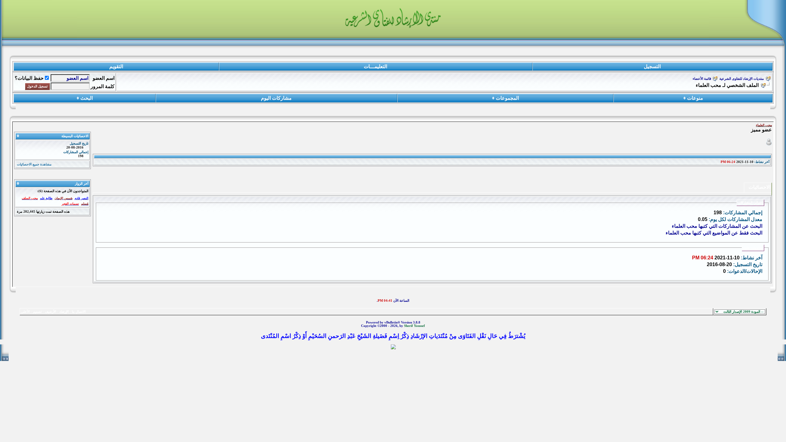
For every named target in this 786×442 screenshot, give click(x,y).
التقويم (116, 66)
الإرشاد (64, 311)
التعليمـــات (375, 66)
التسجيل (652, 66)
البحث (86, 98)
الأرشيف (50, 311)
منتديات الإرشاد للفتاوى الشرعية (741, 78)
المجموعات (507, 98)
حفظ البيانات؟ (29, 78)
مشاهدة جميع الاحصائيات (34, 164)
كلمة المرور (103, 86)
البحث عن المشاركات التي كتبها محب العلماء (717, 226)
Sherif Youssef (414, 326)
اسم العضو (104, 78)
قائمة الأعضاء (702, 78)
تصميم (37, 311)
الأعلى (25, 311)
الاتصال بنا (79, 311)
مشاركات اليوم (276, 98)
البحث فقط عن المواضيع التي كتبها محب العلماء (714, 232)
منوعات (695, 98)
